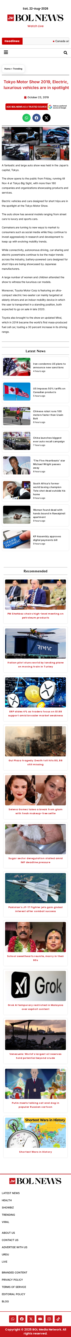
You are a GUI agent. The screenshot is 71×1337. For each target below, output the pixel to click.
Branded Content (14, 1272)
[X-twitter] (31, 1319)
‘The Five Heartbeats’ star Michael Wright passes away (49, 464)
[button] (26, 118)
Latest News (11, 1193)
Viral (5, 1221)
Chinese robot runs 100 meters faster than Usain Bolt (48, 415)
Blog (5, 1301)
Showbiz (8, 1207)
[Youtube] (40, 1319)
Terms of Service (14, 1286)
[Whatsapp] (12, 1319)
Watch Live (35, 26)
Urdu (5, 1254)
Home (7, 68)
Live (4, 1261)
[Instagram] (49, 1319)
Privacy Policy (12, 1279)
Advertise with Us (14, 1247)
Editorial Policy (13, 1294)
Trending (17, 68)
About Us (8, 1232)
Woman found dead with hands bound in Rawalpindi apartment (49, 513)
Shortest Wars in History (35, 1152)
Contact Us (10, 1240)
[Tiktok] (58, 1319)
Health (7, 1200)
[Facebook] (21, 1319)
